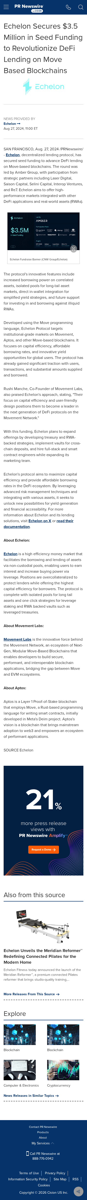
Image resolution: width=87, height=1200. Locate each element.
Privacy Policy (55, 1173)
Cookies (44, 1185)
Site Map (60, 1179)
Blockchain (12, 1050)
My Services (41, 1143)
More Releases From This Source (29, 994)
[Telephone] (68, 7)
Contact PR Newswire (43, 1127)
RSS (75, 1179)
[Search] (81, 7)
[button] (43, 86)
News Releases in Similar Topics (29, 1095)
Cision (52, 1192)
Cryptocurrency (58, 1085)
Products (43, 1132)
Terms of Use (29, 1173)
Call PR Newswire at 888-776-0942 (44, 1156)
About (43, 1137)
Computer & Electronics (21, 1085)
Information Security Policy (28, 1179)
